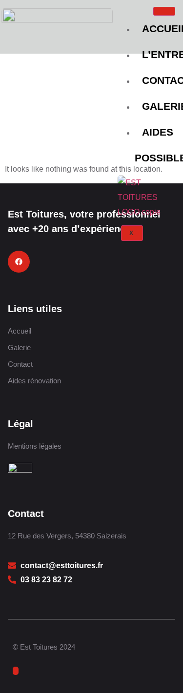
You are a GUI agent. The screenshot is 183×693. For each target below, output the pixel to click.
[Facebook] (19, 262)
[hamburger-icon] (164, 11)
